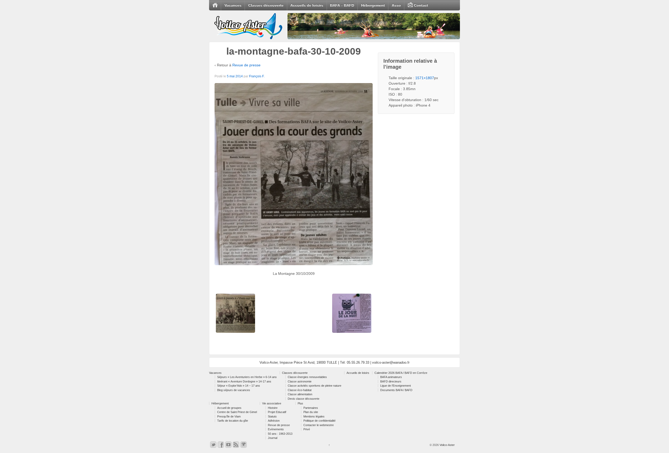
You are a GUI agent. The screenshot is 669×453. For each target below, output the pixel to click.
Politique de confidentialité (319, 420)
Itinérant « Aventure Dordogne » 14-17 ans (244, 381)
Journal (272, 437)
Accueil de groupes (229, 407)
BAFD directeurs (390, 381)
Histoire (273, 407)
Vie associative (271, 403)
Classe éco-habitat (300, 390)
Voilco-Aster (447, 444)
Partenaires (310, 407)
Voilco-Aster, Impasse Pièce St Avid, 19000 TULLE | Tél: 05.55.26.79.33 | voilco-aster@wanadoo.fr (334, 362)
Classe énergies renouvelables (307, 377)
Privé (306, 429)
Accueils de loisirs (306, 5)
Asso (396, 5)
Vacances (232, 5)
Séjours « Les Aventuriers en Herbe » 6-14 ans (247, 377)
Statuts (272, 416)
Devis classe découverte (303, 398)
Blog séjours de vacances (233, 390)
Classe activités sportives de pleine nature (314, 385)
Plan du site (310, 412)
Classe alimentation (300, 394)
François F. (256, 76)
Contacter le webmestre (318, 425)
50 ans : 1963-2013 (280, 433)
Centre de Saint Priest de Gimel (237, 412)
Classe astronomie (300, 381)
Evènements (276, 429)
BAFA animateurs (391, 377)
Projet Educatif (277, 412)
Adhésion (274, 420)
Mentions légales (314, 416)
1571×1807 (424, 78)
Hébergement (373, 5)
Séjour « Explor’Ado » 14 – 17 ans (238, 385)
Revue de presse (246, 65)
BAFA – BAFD (342, 5)
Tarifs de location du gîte (232, 420)
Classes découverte (266, 5)
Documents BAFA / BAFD (396, 390)
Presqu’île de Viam (229, 416)
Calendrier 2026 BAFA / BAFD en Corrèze (400, 372)
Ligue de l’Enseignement (395, 385)
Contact (420, 5)
